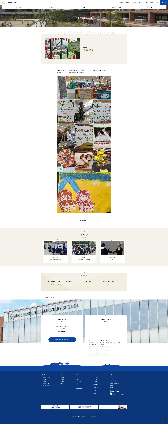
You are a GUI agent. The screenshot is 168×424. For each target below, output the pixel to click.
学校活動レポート (84, 220)
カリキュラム (62, 379)
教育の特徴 (62, 377)
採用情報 (94, 393)
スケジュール (79, 377)
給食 (77, 383)
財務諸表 (111, 385)
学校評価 (111, 387)
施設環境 (88, 281)
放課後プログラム (79, 388)
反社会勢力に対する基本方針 (115, 383)
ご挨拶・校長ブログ (55, 281)
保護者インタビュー (63, 385)
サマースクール (79, 385)
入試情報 (95, 381)
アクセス (156, 2)
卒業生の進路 (62, 381)
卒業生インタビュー (63, 383)
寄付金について (122, 2)
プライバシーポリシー (113, 381)
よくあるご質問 (150, 2)
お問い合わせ (164, 2)
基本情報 (70, 281)
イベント (95, 379)
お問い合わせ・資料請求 (62, 339)
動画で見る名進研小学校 (56, 285)
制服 (77, 379)
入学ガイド (96, 377)
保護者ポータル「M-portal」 (138, 2)
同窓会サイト (128, 2)
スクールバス (79, 381)
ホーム (42, 297)
